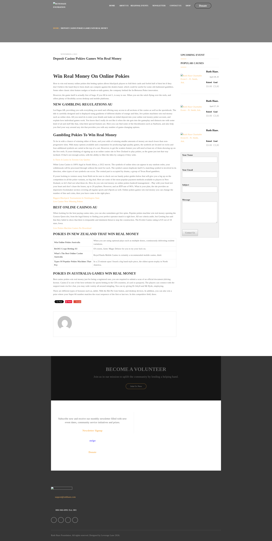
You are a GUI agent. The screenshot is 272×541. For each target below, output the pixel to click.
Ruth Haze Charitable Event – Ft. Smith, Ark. (212, 101)
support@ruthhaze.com (65, 497)
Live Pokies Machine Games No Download (72, 228)
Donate (203, 5)
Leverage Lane (107, 535)
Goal (215, 82)
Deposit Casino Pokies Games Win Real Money (87, 58)
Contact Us (190, 233)
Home (56, 28)
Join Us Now (136, 386)
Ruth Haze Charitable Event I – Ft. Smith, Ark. (213, 71)
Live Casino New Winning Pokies (68, 201)
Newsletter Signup (92, 430)
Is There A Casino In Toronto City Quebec (71, 160)
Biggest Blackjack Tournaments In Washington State (76, 198)
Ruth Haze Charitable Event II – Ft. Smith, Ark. (213, 130)
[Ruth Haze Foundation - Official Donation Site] (61, 5)
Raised (209, 82)
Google (78, 302)
